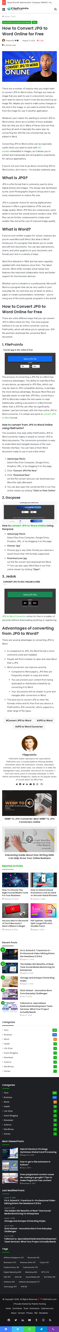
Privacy (29, 1313)
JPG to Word (45, 720)
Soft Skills (49, 1277)
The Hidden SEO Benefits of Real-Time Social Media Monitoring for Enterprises (37, 967)
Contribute (17, 1308)
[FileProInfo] (18, 9)
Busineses (10, 1262)
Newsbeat (8, 1057)
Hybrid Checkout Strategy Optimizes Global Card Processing (38, 1150)
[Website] (17, 784)
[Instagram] (38, 784)
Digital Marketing (12, 1272)
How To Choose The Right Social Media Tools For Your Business (15, 893)
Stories (7, 1071)
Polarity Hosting (39, 1304)
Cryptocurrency (11, 1267)
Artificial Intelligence (14, 1257)
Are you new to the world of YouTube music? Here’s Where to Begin (15, 923)
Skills (18, 1277)
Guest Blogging (11, 1053)
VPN (24, 1287)
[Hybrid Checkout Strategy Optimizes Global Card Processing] (10, 1153)
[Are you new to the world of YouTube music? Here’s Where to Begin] (15, 910)
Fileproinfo (10, 40)
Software (9, 1282)
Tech (13, 16)
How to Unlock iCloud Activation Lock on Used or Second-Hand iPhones (44, 893)
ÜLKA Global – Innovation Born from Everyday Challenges (36, 992)
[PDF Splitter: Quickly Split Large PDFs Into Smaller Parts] (44, 910)
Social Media (33, 1277)
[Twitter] (24, 784)
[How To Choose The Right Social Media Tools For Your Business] (15, 880)
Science (7, 1062)
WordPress (9, 1066)
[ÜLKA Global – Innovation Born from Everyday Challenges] (10, 994)
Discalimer (43, 1313)
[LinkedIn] (28, 784)
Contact (21, 1313)
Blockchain (33, 1257)
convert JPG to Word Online (28, 525)
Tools (25, 1308)
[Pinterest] (34, 784)
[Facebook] (21, 784)
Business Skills (28, 1262)
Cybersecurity (30, 1267)
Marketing (31, 1272)
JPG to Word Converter (14, 616)
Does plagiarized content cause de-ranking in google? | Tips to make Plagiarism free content (37, 1177)
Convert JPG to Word (19, 720)
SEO (7, 1277)
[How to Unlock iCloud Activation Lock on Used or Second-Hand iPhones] (44, 880)
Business (8, 1034)
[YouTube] (31, 784)
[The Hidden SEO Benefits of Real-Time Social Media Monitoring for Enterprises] (10, 968)
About (13, 1313)
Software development (29, 1282)
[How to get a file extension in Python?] (10, 1165)
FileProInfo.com (49, 1299)
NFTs (45, 1272)
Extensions (35, 1308)
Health (7, 1044)
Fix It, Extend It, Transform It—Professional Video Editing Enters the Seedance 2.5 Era (37, 953)
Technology (10, 1287)
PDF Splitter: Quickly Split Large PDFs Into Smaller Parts (41, 923)
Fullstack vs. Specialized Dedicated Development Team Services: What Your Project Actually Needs (36, 1008)
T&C (36, 1313)
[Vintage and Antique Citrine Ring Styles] (10, 981)
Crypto (44, 1262)
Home (7, 16)
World (6, 1039)
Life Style (8, 1048)
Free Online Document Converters (16, 22)
